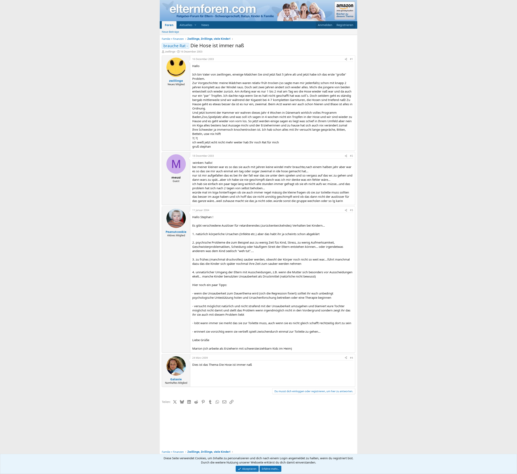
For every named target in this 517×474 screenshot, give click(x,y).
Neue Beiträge (170, 32)
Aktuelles (186, 25)
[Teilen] (346, 59)
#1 (351, 59)
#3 (351, 210)
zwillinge (170, 51)
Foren (169, 25)
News (205, 25)
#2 (351, 156)
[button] (195, 25)
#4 (351, 357)
